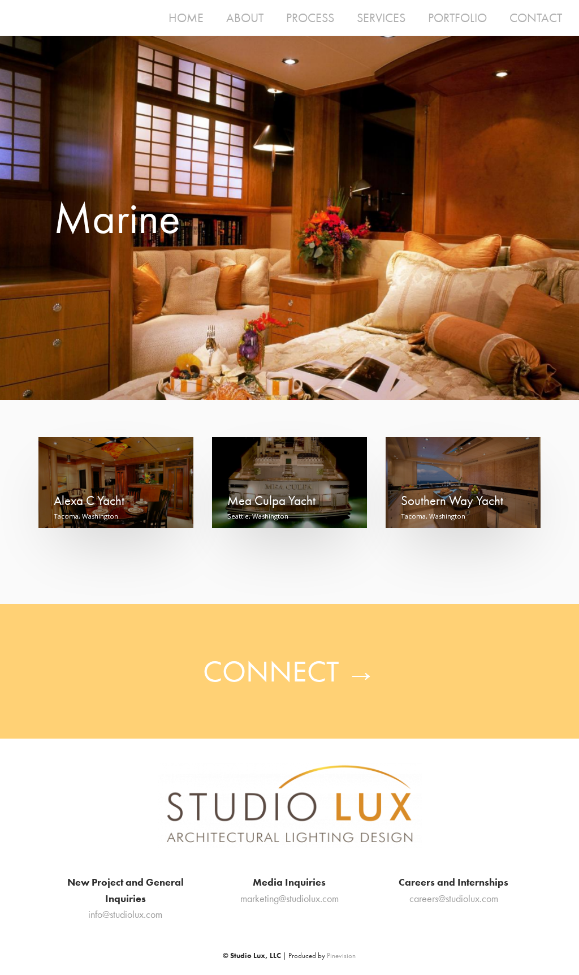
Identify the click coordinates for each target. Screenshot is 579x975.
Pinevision (341, 955)
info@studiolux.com (125, 914)
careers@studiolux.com (453, 898)
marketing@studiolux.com (289, 898)
